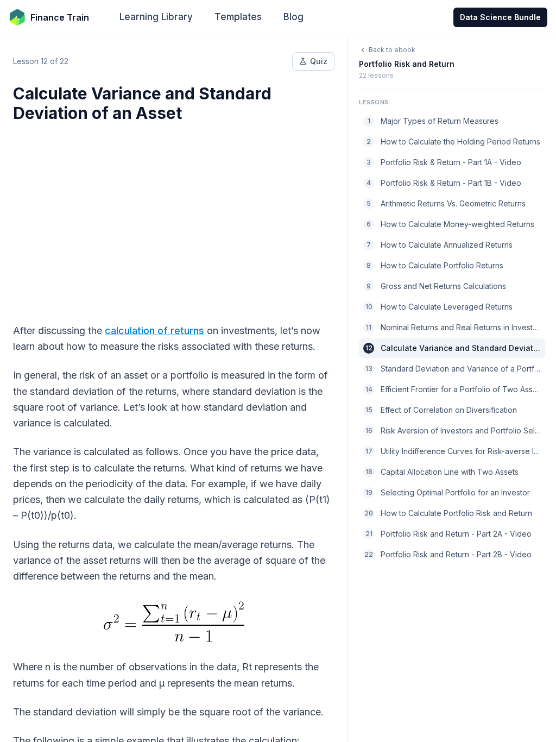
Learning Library (156, 16)
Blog (293, 16)
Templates (238, 16)
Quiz (318, 61)
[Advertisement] (173, 216)
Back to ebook (392, 50)
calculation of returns (154, 330)
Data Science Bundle (500, 17)
